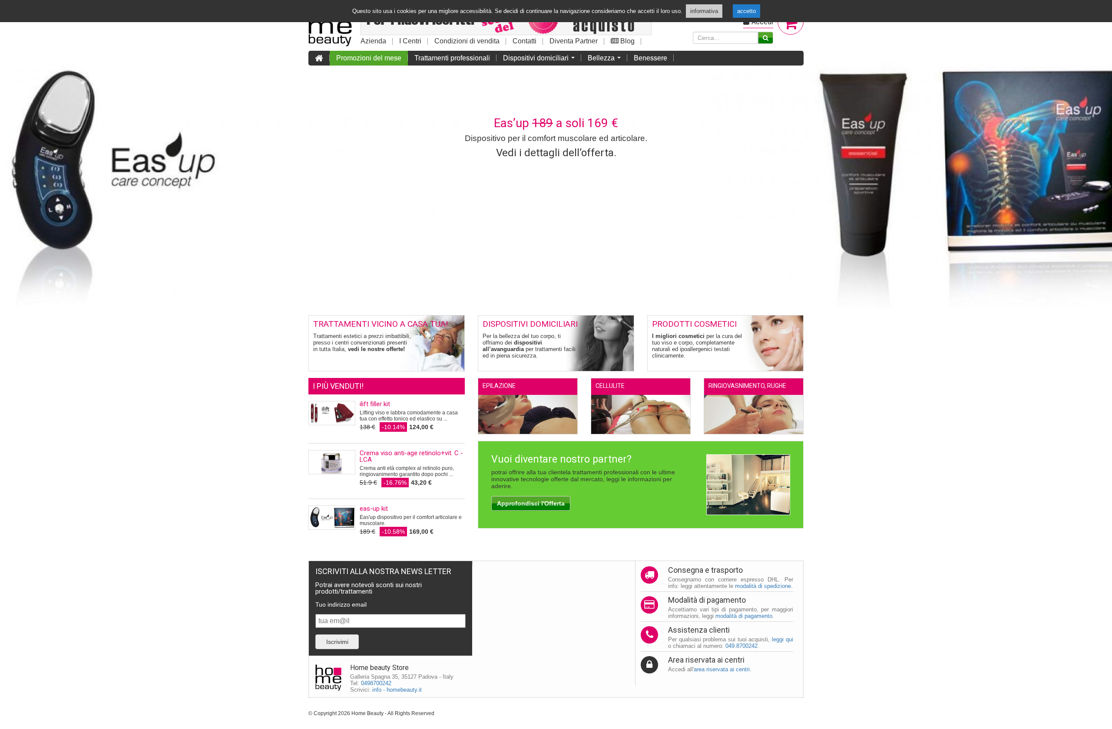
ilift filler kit (375, 404)
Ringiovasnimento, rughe (747, 385)
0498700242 (376, 683)
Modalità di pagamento (707, 599)
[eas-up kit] (331, 518)
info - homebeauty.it (397, 689)
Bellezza (606, 60)
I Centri (410, 41)
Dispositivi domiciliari (540, 60)
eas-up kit (374, 508)
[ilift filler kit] (331, 413)
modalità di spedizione (763, 586)
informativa (704, 11)
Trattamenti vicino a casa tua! (380, 324)
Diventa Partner (573, 41)
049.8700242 (741, 646)
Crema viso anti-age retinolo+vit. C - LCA (411, 456)
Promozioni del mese (368, 58)
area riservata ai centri (722, 669)
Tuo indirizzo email (341, 604)
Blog (627, 41)
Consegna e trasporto (705, 570)
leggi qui (782, 639)
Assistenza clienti (699, 629)
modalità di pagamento (743, 616)
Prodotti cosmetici (694, 324)
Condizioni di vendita (467, 41)
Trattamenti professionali (452, 58)
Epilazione (499, 385)
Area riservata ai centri (706, 659)
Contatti (524, 41)
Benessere (650, 58)
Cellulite (610, 385)
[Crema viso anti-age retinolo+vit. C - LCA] (331, 462)
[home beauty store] (330, 24)
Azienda (373, 41)
